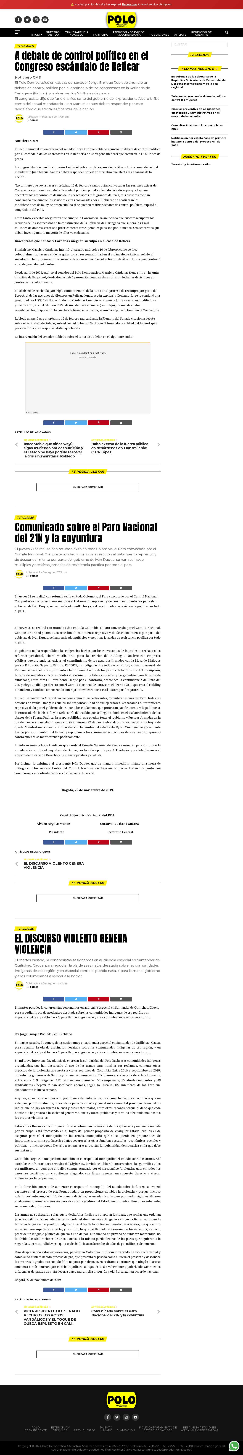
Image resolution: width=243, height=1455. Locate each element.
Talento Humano (106, 1429)
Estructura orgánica (60, 1429)
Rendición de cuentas (201, 33)
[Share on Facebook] (53, 132)
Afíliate (180, 34)
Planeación (126, 1430)
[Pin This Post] (98, 132)
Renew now (129, 4)
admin (34, 120)
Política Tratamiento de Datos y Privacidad (158, 1429)
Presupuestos (84, 1430)
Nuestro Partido (52, 33)
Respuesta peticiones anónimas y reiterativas (199, 1429)
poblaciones (159, 34)
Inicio (35, 34)
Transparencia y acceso (76, 33)
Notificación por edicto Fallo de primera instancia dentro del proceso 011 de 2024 (198, 141)
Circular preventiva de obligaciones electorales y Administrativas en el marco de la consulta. (196, 112)
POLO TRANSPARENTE (36, 1429)
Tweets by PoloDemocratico (191, 164)
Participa (100, 34)
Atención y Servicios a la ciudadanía (128, 33)
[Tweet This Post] (76, 132)
